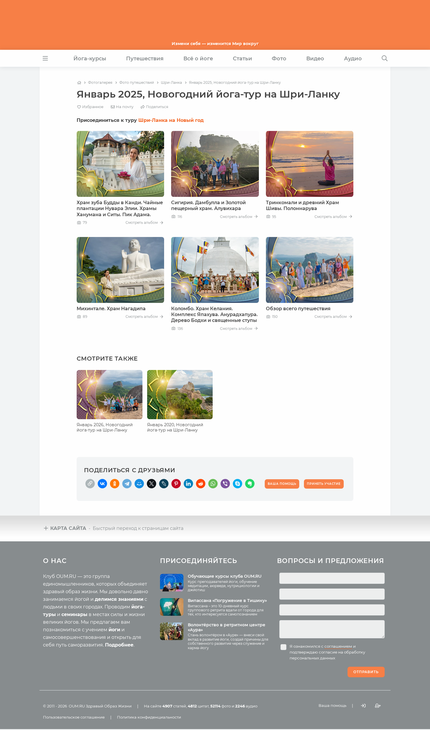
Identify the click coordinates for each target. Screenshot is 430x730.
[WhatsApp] (213, 483)
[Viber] (225, 483)
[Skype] (237, 483)
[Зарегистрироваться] (378, 705)
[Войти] (363, 705)
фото (220, 706)
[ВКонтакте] (102, 483)
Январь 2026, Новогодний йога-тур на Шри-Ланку (105, 427)
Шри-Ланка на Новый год (171, 120)
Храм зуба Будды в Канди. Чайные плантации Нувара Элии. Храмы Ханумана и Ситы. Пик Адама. (120, 208)
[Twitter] (151, 483)
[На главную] (79, 82)
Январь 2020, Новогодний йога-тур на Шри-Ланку (175, 427)
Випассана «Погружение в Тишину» (227, 600)
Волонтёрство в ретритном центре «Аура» (226, 627)
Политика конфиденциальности (149, 717)
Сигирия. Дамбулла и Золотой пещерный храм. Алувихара (208, 205)
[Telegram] (127, 483)
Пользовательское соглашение (74, 717)
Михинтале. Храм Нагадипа (111, 308)
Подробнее (119, 645)
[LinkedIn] (188, 483)
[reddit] (200, 483)
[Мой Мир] (139, 483)
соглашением (338, 646)
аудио (246, 706)
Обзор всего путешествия (298, 308)
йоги (114, 629)
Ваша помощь (332, 705)
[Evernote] (249, 483)
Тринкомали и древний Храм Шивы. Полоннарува (302, 205)
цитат (198, 706)
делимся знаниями (119, 599)
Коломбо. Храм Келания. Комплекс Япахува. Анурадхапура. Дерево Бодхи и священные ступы (214, 314)
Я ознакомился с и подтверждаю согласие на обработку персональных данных (327, 652)
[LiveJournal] (163, 483)
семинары (74, 614)
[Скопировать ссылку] (90, 483)
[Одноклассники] (114, 483)
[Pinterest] (176, 483)
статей (174, 706)
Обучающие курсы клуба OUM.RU (225, 576)
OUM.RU (77, 706)
